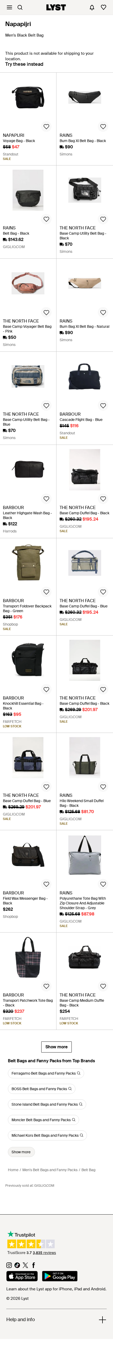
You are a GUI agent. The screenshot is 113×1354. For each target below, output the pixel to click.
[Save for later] (46, 126)
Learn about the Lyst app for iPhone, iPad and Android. (56, 1289)
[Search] (20, 7)
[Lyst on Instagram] (9, 1266)
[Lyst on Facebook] (33, 1266)
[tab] (24, 66)
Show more (56, 1047)
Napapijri (18, 24)
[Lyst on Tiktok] (17, 1266)
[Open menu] (9, 7)
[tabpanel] (56, 562)
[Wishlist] (103, 7)
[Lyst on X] (25, 1266)
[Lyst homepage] (56, 7)
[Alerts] (92, 7)
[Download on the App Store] (22, 1277)
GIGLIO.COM (44, 1185)
